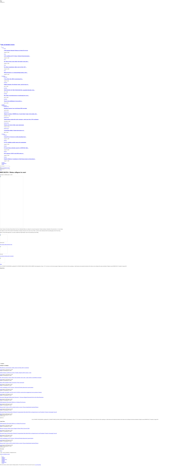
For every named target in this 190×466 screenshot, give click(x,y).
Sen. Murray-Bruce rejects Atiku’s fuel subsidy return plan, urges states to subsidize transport (20, 377)
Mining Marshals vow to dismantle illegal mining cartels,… (16, 72)
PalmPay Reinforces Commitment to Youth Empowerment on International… (19, 158)
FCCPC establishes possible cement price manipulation (15, 142)
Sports (3, 164)
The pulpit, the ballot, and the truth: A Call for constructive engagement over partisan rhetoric (21, 392)
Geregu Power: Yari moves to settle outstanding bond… (15, 136)
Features (3, 162)
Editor (1, 264)
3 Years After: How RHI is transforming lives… (13, 78)
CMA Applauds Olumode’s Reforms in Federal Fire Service (16, 50)
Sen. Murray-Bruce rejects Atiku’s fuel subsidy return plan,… (16, 61)
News (3, 47)
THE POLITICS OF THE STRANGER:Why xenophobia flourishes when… (19, 90)
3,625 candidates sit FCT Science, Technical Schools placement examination (16, 387)
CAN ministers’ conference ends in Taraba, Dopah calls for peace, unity (15, 372)
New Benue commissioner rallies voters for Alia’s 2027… (15, 67)
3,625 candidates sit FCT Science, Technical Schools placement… (17, 55)
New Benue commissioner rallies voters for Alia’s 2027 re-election (14, 367)
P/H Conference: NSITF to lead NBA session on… (14, 153)
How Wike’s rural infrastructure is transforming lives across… (16, 95)
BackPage (3, 76)
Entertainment (4, 163)
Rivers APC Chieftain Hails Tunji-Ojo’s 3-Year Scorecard (12, 382)
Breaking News (4, 105)
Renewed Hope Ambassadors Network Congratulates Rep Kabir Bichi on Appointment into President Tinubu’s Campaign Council (28, 412)
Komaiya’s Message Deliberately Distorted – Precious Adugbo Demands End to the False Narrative (21, 397)
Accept (36, 464)
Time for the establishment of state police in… (13, 101)
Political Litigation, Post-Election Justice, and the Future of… (16, 84)
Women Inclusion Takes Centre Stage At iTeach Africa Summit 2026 (14, 428)
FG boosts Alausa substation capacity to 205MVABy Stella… (16, 147)
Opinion (3, 104)
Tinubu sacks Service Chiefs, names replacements (14, 124)
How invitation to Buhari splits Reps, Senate (6, 244)
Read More (39, 464)
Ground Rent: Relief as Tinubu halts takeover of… (14, 130)
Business (5, 140)
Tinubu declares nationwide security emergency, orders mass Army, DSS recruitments (21, 119)
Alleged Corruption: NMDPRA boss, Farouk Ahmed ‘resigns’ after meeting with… (20, 113)
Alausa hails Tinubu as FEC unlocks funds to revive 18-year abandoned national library (19, 407)
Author (1, 369)
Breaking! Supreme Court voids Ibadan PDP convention (15, 108)
